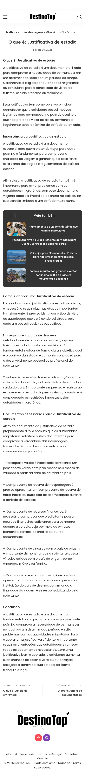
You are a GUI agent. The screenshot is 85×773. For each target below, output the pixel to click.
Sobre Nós (71, 754)
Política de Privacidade (19, 754)
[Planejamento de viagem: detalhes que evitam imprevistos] (42, 229)
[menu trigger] (7, 17)
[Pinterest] (38, 737)
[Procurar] (79, 17)
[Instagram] (46, 737)
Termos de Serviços (49, 754)
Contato (42, 758)
